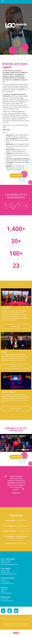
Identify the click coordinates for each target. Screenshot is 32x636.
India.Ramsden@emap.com (9, 574)
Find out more (16, 366)
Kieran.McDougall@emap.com (9, 564)
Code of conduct (6, 619)
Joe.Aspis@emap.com (7, 583)
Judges (3, 591)
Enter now (4, 589)
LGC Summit (4, 599)
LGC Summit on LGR (6, 600)
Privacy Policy (26, 619)
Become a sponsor (6, 593)
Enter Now (16, 326)
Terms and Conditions (17, 619)
